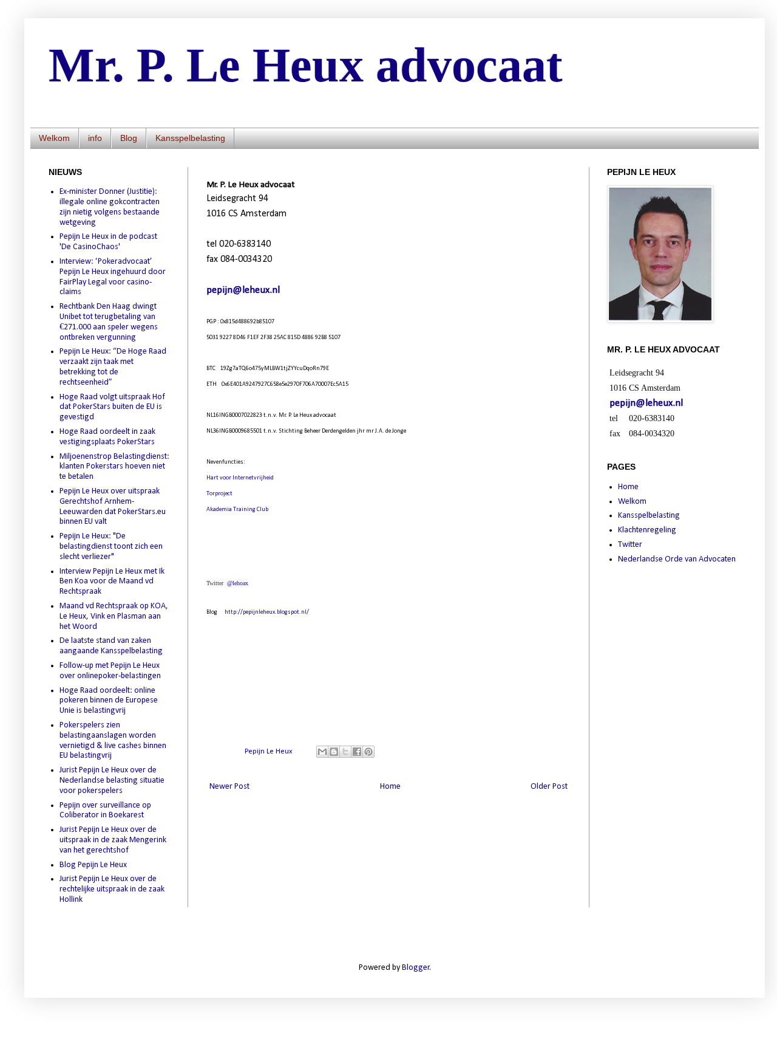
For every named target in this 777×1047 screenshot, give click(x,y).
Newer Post (229, 786)
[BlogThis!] (334, 752)
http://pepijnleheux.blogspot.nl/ (267, 612)
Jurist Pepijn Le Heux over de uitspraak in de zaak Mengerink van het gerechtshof (112, 840)
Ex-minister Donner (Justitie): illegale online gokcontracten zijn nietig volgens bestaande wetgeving (109, 207)
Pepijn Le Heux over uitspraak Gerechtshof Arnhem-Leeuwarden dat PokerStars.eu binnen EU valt (112, 506)
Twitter (630, 544)
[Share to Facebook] (357, 752)
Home (390, 786)
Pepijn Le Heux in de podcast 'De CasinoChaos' (108, 242)
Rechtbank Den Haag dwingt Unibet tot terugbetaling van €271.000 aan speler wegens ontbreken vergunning (108, 322)
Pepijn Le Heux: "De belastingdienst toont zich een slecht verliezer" (111, 546)
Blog (128, 138)
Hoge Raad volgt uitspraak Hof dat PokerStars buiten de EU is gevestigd (112, 407)
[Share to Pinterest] (368, 752)
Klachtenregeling (647, 530)
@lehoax (237, 583)
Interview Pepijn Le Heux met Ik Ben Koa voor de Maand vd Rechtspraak (112, 582)
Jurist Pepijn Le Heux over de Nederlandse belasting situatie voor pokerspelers (112, 780)
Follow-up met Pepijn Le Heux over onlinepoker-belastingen (110, 671)
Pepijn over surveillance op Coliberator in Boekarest (105, 810)
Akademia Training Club (237, 509)
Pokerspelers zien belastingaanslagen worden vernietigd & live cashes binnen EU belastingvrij (112, 740)
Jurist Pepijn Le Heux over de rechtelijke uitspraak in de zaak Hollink (112, 889)
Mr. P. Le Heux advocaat (306, 65)
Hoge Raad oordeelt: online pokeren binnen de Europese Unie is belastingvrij (108, 701)
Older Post (549, 786)
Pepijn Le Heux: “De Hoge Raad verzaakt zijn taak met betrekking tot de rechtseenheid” (112, 366)
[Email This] (322, 752)
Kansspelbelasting (190, 138)
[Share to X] (345, 752)
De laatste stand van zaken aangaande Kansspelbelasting (111, 646)
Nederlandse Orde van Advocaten (677, 559)
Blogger (416, 967)
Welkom (54, 138)
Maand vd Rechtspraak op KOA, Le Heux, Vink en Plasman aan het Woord (113, 616)
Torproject (219, 493)
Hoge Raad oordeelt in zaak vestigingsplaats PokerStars (107, 437)
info (95, 138)
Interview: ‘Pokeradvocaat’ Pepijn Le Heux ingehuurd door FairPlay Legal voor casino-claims (112, 277)
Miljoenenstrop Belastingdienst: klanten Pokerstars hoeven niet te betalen (114, 467)
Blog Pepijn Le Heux (93, 865)
